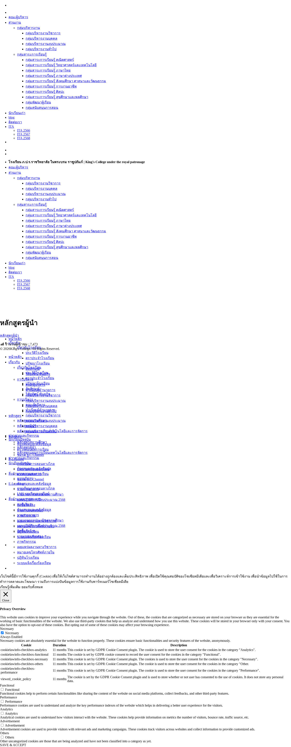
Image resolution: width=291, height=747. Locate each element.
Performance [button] (8, 697)
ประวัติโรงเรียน (37, 353)
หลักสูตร (15, 416)
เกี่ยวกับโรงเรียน (29, 367)
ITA (11, 126)
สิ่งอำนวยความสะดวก (25, 499)
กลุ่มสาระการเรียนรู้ (32, 54)
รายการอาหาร (28, 515)
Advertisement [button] (10, 721)
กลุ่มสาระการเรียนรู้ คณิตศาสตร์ (50, 60)
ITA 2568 (23, 138)
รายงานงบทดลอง (30, 536)
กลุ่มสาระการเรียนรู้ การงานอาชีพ (51, 86)
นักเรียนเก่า (17, 113)
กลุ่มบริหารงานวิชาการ (43, 33)
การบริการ (25, 504)
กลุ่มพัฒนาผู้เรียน (38, 102)
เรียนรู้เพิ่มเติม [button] (10, 587)
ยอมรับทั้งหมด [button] (32, 587)
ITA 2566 (23, 130)
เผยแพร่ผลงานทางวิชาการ (36, 547)
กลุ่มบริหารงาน (28, 28)
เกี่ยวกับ (14, 362)
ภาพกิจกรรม (26, 541)
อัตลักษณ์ (33, 389)
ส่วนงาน (15, 22)
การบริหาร (25, 379)
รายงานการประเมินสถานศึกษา (40, 520)
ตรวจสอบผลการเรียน (33, 474)
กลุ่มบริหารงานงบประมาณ (46, 44)
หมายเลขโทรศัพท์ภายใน (35, 552)
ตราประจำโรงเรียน (40, 358)
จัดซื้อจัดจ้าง (26, 531)
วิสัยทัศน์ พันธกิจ (38, 394)
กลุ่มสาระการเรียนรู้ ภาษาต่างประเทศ (54, 76)
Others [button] (4, 733)
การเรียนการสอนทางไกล (36, 464)
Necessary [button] (7, 629)
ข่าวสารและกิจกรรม (24, 435)
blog (11, 117)
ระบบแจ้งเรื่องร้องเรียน (34, 563)
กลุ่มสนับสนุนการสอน (42, 107)
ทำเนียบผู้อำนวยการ (40, 390)
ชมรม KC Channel (30, 479)
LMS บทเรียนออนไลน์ (33, 494)
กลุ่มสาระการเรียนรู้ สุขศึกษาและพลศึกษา (57, 97)
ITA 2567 (23, 134)
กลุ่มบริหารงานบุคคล (41, 38)
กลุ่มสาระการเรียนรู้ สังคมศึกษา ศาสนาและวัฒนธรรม (66, 81)
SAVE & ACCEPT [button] (13, 745)
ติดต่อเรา (15, 122)
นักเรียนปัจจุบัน (20, 463)
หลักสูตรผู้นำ (9, 335)
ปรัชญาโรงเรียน (38, 363)
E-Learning (16, 484)
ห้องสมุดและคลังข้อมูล (34, 484)
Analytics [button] (6, 709)
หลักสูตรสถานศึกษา (32, 442)
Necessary (12, 633)
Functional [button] (7, 685)
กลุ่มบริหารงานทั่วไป (41, 49)
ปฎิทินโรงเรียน (28, 557)
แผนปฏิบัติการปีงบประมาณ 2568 (41, 525)
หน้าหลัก (15, 339)
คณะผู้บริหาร (18, 17)
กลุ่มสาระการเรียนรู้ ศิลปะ (45, 91)
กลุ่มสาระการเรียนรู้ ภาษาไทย (48, 70)
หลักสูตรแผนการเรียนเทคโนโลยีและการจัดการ (52, 452)
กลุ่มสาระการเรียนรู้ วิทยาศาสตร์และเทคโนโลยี (61, 65)
